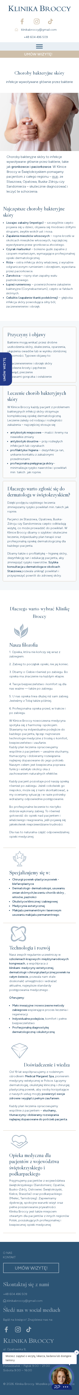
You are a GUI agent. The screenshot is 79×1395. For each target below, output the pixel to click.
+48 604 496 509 (36, 37)
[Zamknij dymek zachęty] (76, 1352)
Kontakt (9, 1257)
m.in (55, 177)
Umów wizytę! (31, 1268)
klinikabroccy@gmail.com (38, 30)
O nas (7, 1253)
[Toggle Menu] (39, 46)
